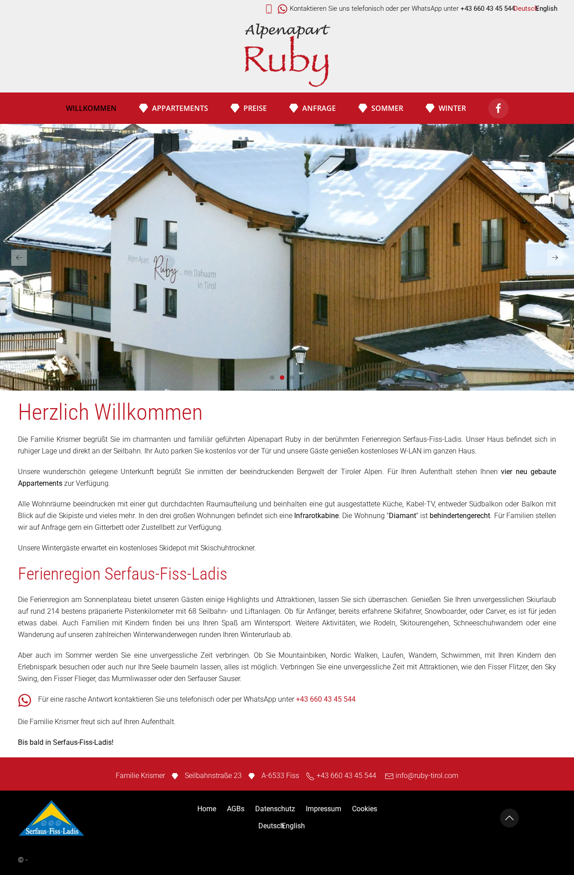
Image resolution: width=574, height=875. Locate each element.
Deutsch (525, 8)
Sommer (387, 108)
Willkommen (91, 108)
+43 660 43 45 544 (326, 699)
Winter (452, 108)
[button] (19, 258)
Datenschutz (275, 809)
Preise (255, 108)
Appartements (180, 108)
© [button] (21, 860)
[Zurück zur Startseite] (287, 56)
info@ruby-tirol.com (427, 775)
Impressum (323, 809)
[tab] (272, 377)
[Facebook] (498, 108)
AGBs (235, 809)
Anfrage (319, 108)
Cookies (364, 809)
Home (206, 809)
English (546, 8)
